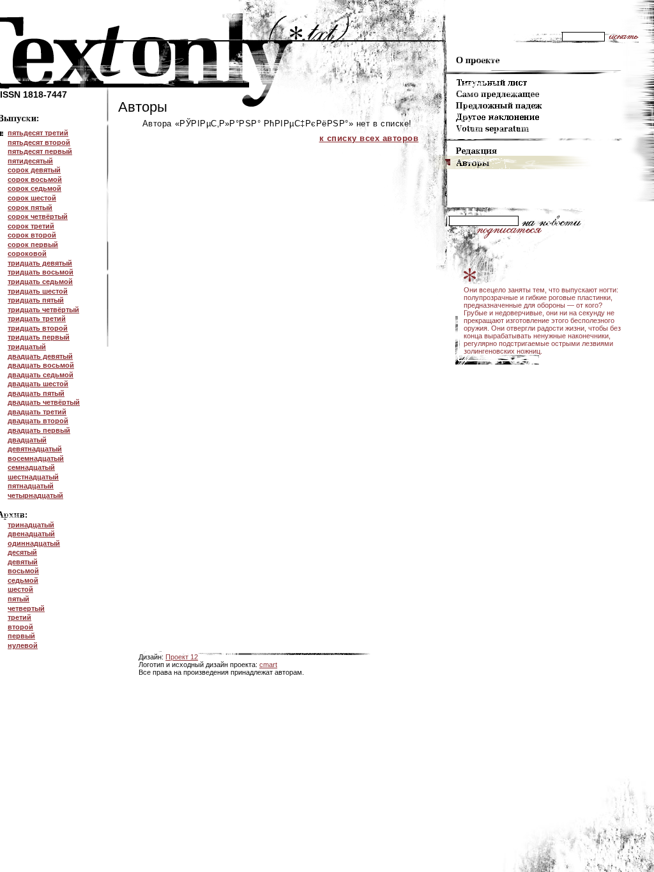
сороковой (27, 253)
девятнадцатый (35, 449)
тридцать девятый (40, 263)
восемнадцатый (36, 458)
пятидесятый (30, 161)
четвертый (26, 608)
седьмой (23, 580)
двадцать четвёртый (44, 402)
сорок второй (32, 235)
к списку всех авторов (369, 138)
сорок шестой (32, 198)
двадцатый (27, 440)
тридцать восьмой (40, 272)
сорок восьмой (35, 179)
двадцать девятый (40, 356)
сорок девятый (34, 170)
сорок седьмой (34, 188)
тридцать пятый (36, 300)
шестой (20, 589)
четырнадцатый (35, 495)
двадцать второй (38, 421)
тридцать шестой (38, 291)
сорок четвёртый (38, 216)
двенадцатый (31, 533)
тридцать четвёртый (43, 309)
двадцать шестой (38, 383)
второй (20, 627)
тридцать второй (38, 328)
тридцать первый (39, 337)
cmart (268, 664)
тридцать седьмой (40, 281)
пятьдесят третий (38, 133)
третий (19, 617)
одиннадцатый (34, 543)
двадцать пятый (36, 393)
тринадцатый (31, 525)
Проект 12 (181, 657)
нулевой (23, 645)
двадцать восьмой (41, 365)
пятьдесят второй (39, 142)
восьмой (23, 571)
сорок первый (33, 244)
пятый (18, 599)
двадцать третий (37, 412)
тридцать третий (37, 318)
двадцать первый (39, 430)
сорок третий (31, 226)
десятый (22, 552)
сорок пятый (30, 207)
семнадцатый (31, 467)
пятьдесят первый (40, 151)
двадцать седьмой (40, 375)
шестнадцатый (33, 477)
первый (21, 636)
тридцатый (27, 346)
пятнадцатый (31, 486)
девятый (23, 562)
